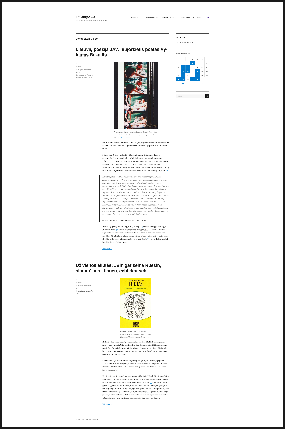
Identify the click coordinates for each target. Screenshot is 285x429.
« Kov (182, 83)
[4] (148, 239)
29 (192, 79)
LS (76, 63)
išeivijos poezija (81, 75)
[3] (117, 229)
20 (183, 75)
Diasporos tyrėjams (168, 17)
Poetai (89, 75)
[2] (142, 226)
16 (197, 71)
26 (178, 79)
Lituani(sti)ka (85, 16)
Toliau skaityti (107, 248)
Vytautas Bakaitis (87, 77)
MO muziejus (125, 137)
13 (183, 71)
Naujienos (135, 17)
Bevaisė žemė (80, 291)
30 (197, 79)
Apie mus (200, 17)
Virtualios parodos (186, 17)
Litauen (88, 291)
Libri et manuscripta (150, 17)
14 (188, 71)
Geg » (202, 83)
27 (183, 79)
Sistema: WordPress (92, 419)
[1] (167, 170)
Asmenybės (79, 69)
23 (197, 75)
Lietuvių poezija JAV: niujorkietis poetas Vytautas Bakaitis (121, 52)
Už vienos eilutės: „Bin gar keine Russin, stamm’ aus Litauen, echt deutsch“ (118, 268)
